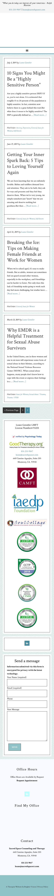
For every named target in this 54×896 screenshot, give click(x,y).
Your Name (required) (16, 677)
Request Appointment (27, 780)
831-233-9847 (15, 9)
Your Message (13, 709)
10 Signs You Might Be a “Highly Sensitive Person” (26, 79)
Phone (10, 698)
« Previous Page (11, 410)
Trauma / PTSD (12, 397)
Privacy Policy (42, 887)
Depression (26, 128)
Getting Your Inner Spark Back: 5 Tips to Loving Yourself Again (25, 163)
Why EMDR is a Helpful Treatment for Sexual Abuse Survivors (25, 339)
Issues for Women (29, 219)
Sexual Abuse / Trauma (37, 394)
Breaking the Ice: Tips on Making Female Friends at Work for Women (24, 251)
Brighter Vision (30, 887)
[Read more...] (40, 115)
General (34, 128)
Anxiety (19, 128)
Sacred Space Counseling (27, 29)
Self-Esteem (17, 131)
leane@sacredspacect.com (34, 9)
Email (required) (14, 688)
